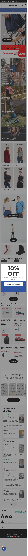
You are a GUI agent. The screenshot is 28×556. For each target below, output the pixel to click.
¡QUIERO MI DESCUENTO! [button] (13, 284)
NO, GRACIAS (13, 289)
